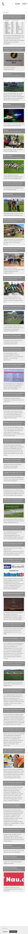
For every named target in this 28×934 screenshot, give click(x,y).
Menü (25, 4)
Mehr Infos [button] (4, 928)
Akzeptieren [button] (13, 931)
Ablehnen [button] (5, 931)
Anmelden (17, 4)
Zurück (6, 12)
